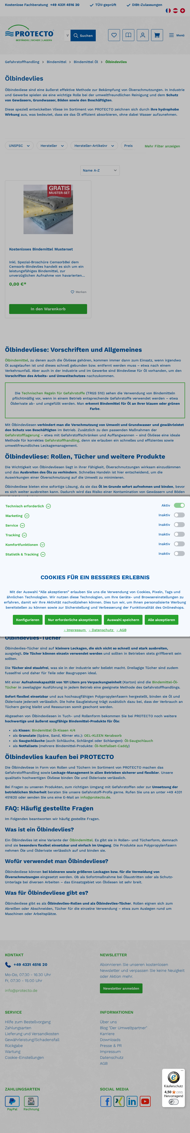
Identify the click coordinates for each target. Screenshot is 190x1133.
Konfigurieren (27, 620)
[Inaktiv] (179, 514)
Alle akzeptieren (161, 620)
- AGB (121, 630)
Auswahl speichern (123, 620)
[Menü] (182, 1072)
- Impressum (75, 630)
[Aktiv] (179, 505)
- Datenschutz (102, 630)
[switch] (174, 1102)
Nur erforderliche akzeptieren (73, 620)
